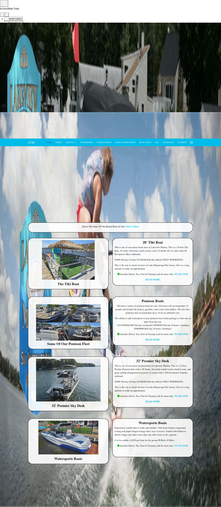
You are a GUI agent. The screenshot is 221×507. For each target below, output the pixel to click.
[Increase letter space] (30, 74)
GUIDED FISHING (104, 142)
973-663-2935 (180, 274)
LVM (31, 142)
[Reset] (2, 14)
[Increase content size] (32, 61)
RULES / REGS (145, 142)
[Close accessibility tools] (7, 14)
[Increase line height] (27, 70)
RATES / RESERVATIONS (125, 142)
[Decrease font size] (21, 65)
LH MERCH (182, 142)
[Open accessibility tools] (4, 3)
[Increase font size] (25, 65)
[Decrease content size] (28, 61)
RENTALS (70, 142)
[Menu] (191, 142)
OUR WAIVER (168, 142)
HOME (49, 142)
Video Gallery (132, 226)
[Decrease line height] (23, 70)
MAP (157, 142)
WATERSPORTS (86, 142)
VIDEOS (59, 142)
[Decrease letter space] (27, 74)
